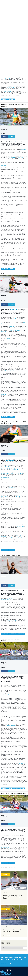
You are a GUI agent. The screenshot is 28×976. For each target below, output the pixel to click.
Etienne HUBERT (19, 829)
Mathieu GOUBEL (17, 837)
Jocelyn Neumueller (19, 401)
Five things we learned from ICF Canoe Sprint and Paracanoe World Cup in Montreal (13, 919)
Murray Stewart (15, 67)
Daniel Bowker (12, 463)
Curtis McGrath (4, 89)
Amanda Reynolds (19, 255)
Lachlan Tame (6, 132)
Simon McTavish (21, 420)
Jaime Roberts (20, 451)
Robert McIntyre (5, 421)
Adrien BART (15, 834)
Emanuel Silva (22, 688)
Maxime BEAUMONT (16, 828)
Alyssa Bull (23, 74)
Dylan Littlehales (5, 402)
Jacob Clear (18, 460)
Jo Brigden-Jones (13, 234)
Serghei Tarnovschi (5, 3)
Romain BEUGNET (14, 838)
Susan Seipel (4, 256)
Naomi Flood (8, 263)
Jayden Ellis (18, 421)
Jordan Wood (11, 82)
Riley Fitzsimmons (21, 82)
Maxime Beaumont (5, 772)
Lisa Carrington (11, 523)
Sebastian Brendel (5, 524)
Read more (7, 924)
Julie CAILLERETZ (7, 853)
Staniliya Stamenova (11, 545)
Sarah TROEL (8, 844)
